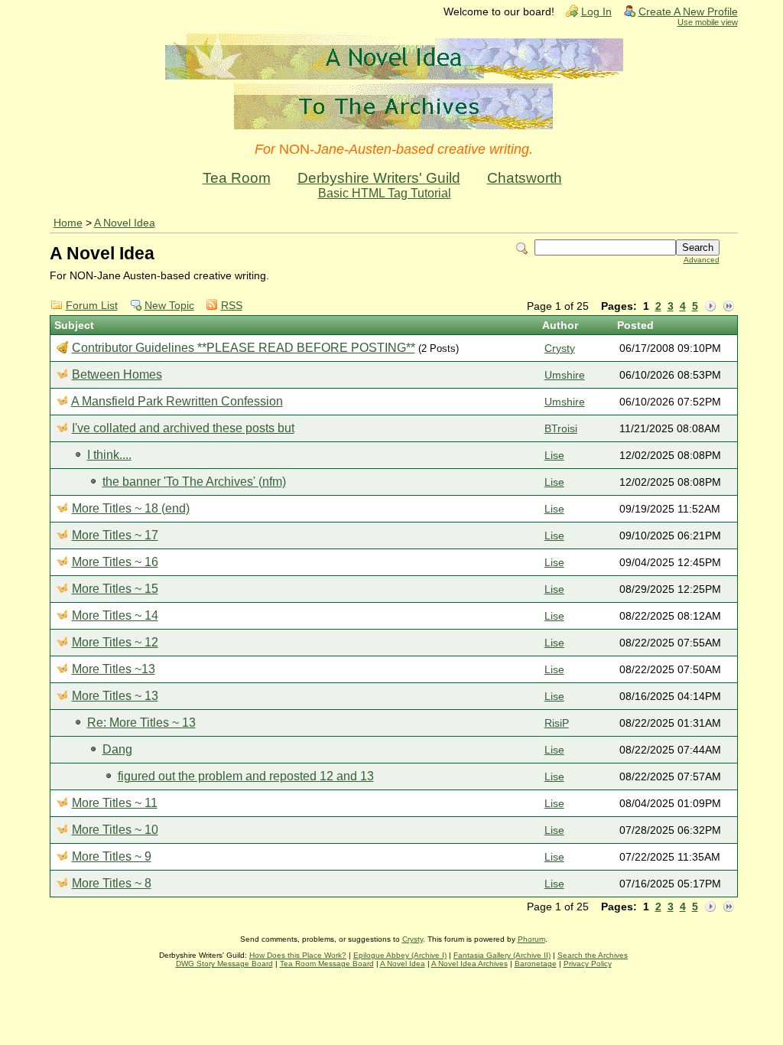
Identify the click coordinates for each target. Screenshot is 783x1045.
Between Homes (117, 374)
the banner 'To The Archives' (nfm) (194, 481)
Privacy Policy (588, 963)
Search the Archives (592, 955)
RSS (231, 305)
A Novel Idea (124, 223)
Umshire (564, 375)
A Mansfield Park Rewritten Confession (177, 401)
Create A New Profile (688, 12)
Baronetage (536, 963)
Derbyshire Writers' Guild (378, 178)
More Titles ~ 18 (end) (131, 508)
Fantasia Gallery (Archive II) (502, 955)
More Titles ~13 (113, 669)
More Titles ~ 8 (111, 883)
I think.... (109, 454)
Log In (596, 12)
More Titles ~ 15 (115, 588)
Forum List (92, 305)
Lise (554, 455)
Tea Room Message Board (327, 963)
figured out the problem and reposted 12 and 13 (246, 776)
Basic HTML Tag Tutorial (384, 193)
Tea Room (237, 178)
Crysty (559, 348)
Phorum (531, 939)
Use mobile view (707, 22)
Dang (117, 749)
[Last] (729, 307)
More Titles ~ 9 (111, 856)
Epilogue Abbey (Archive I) (400, 955)
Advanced (702, 260)
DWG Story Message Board (224, 963)
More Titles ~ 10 (115, 829)
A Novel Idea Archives (469, 963)
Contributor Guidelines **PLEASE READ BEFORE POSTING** (243, 347)
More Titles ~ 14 (115, 615)
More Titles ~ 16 (115, 561)
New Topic (169, 305)
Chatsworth (524, 178)
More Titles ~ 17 (115, 535)
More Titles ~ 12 (115, 642)
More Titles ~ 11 (115, 802)
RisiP (556, 723)
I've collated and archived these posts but (183, 428)
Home (68, 223)
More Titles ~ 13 (115, 695)
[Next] (710, 307)
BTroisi (560, 429)
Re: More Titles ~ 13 (141, 722)
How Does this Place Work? (297, 955)
